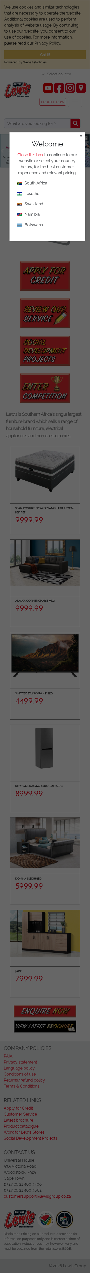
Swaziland (33, 203)
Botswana (33, 225)
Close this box (30, 154)
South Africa (35, 183)
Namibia (32, 214)
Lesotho (32, 193)
